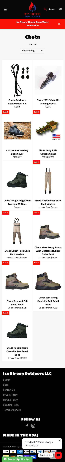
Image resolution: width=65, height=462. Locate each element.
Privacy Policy (10, 395)
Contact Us (9, 390)
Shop (6, 385)
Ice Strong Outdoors (19, 446)
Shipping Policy (11, 405)
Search (6, 380)
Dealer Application (18, 459)
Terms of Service (12, 410)
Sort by (32, 44)
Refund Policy (10, 400)
